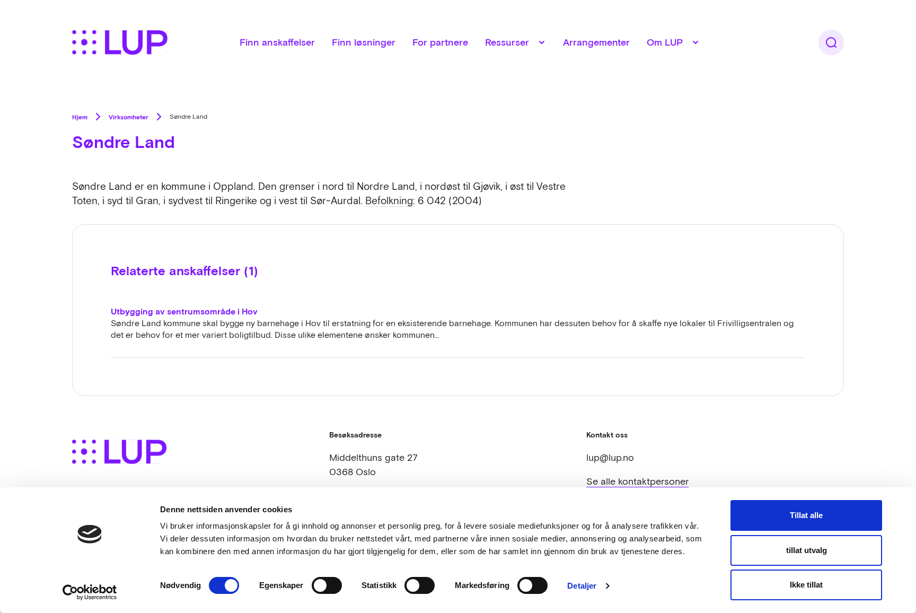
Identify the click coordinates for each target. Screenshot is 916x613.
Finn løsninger (363, 42)
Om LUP (665, 42)
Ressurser (507, 42)
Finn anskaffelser (277, 42)
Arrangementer (596, 42)
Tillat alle (806, 515)
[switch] (327, 585)
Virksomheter (128, 116)
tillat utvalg (806, 550)
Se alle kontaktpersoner (637, 481)
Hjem (79, 116)
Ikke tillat (806, 584)
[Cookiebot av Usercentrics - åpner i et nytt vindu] (89, 592)
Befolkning (389, 200)
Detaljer (581, 585)
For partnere (440, 42)
